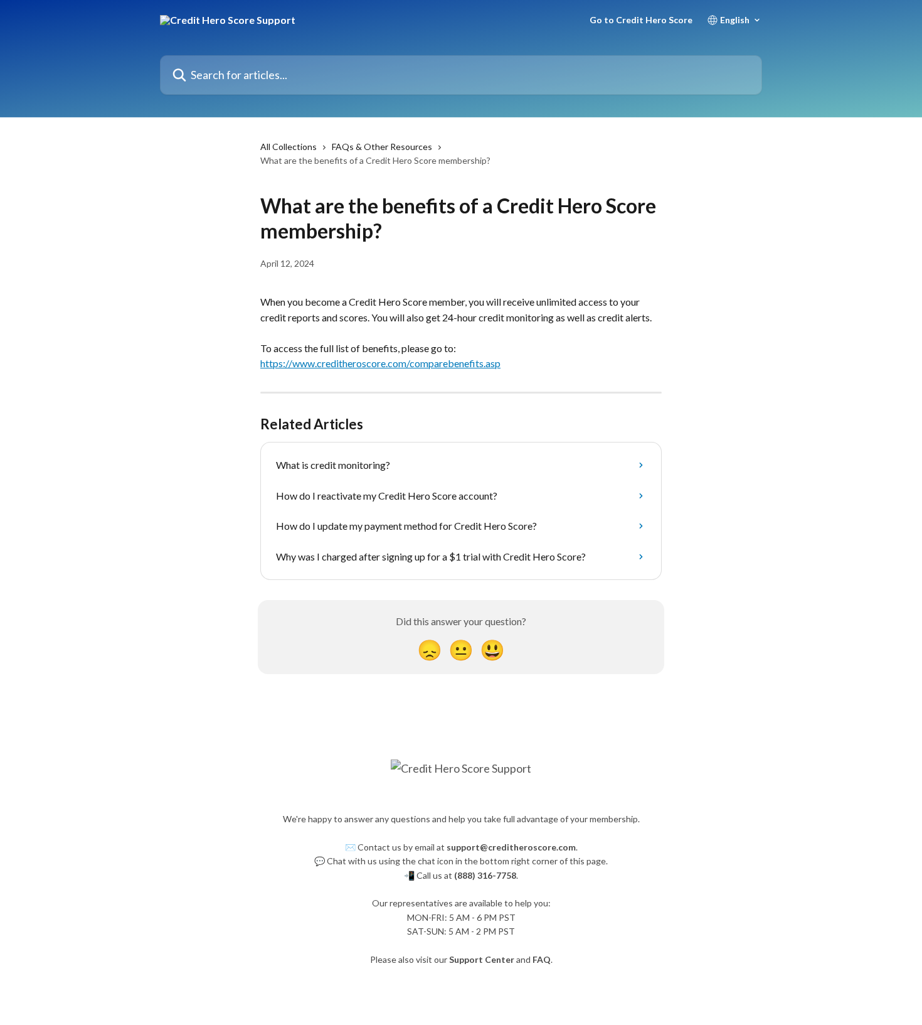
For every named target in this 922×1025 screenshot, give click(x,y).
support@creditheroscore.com (511, 847)
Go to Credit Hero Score (641, 20)
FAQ (542, 959)
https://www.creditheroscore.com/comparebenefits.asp (380, 363)
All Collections (288, 146)
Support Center (481, 959)
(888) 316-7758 (485, 875)
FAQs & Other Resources (382, 146)
